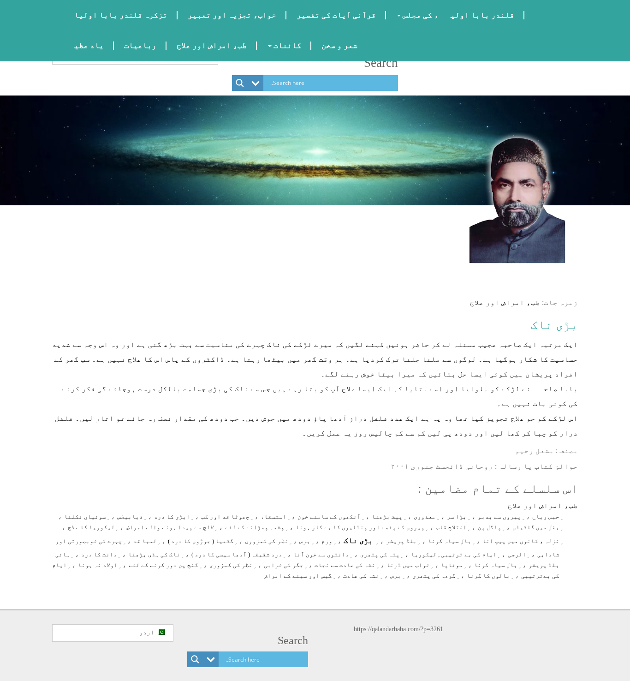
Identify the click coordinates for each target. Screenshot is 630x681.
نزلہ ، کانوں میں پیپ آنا (520, 541)
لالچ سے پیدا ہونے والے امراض (170, 527)
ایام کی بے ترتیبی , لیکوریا (454, 554)
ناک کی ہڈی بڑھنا (154, 554)
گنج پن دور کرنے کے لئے (163, 565)
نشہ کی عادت (361, 575)
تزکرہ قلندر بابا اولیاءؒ (114, 15)
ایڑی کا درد (172, 516)
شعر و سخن (339, 45)
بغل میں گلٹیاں (535, 527)
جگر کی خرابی (283, 565)
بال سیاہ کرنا (449, 541)
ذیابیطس (130, 516)
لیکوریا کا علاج (91, 527)
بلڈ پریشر (401, 541)
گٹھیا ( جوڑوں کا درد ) (201, 541)
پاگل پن (489, 527)
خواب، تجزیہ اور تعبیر (232, 15)
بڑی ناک (554, 325)
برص (304, 541)
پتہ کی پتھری (380, 554)
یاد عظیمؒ (83, 45)
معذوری (425, 516)
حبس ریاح (545, 516)
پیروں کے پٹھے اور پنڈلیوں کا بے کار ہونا (360, 527)
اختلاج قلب (451, 527)
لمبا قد (145, 541)
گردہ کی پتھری (434, 575)
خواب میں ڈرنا (408, 565)
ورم (327, 541)
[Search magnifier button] (240, 83)
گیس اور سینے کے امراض (298, 575)
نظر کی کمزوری (266, 541)
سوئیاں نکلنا (85, 516)
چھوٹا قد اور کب (225, 516)
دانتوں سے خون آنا (321, 554)
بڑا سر (457, 516)
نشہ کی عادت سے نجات (345, 565)
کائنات (286, 45)
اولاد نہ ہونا (98, 565)
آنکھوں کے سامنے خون (329, 516)
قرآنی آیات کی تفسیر (336, 15)
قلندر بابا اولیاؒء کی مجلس (457, 15)
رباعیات (140, 45)
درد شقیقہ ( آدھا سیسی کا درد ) (236, 554)
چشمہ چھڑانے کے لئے (255, 527)
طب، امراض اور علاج (212, 45)
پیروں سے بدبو (499, 516)
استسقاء (273, 516)
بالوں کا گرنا (488, 575)
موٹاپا (452, 565)
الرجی (517, 554)
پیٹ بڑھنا (387, 516)
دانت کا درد (99, 554)
